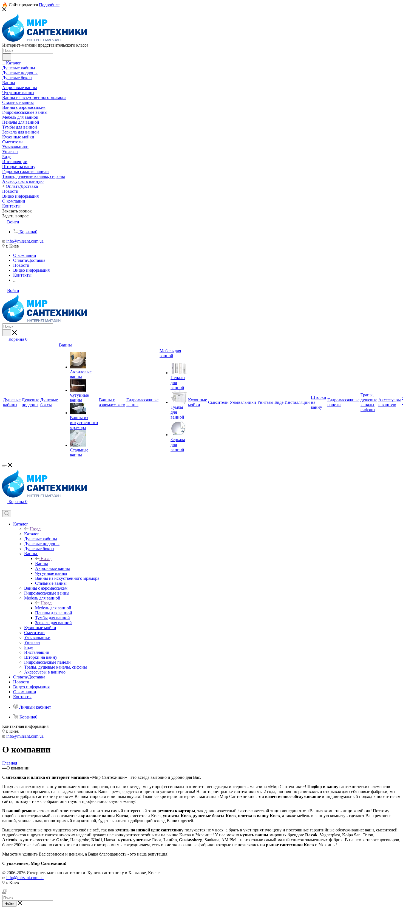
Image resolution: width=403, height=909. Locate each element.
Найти (9, 904)
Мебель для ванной (53, 608)
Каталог (31, 534)
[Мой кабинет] (4, 507)
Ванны (41, 563)
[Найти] (6, 57)
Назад (35, 529)
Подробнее (49, 4)
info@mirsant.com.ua (25, 241)
